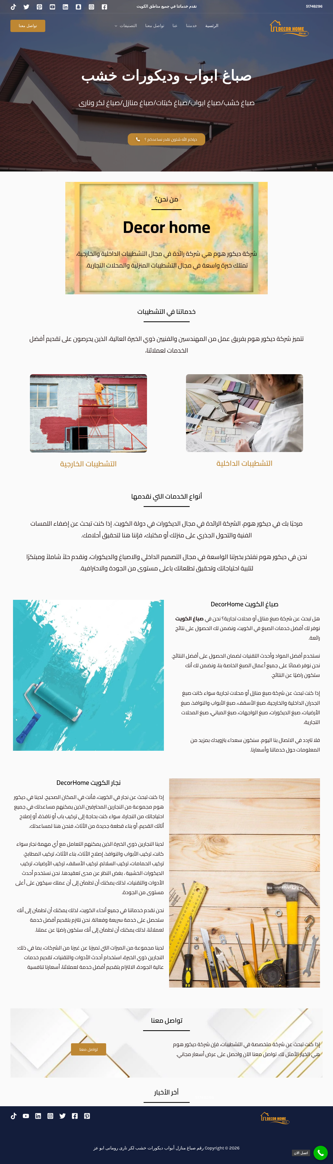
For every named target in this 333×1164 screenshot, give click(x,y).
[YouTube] (26, 1116)
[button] (117, 26)
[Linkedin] (38, 1116)
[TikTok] (13, 1116)
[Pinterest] (87, 1116)
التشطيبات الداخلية (244, 463)
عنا (175, 25)
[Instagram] (50, 1116)
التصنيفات (128, 25)
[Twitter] (62, 1116)
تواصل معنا (154, 25)
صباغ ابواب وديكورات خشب (166, 75)
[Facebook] (75, 1116)
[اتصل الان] (320, 1153)
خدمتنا (191, 25)
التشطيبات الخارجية (88, 463)
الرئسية (211, 25)
